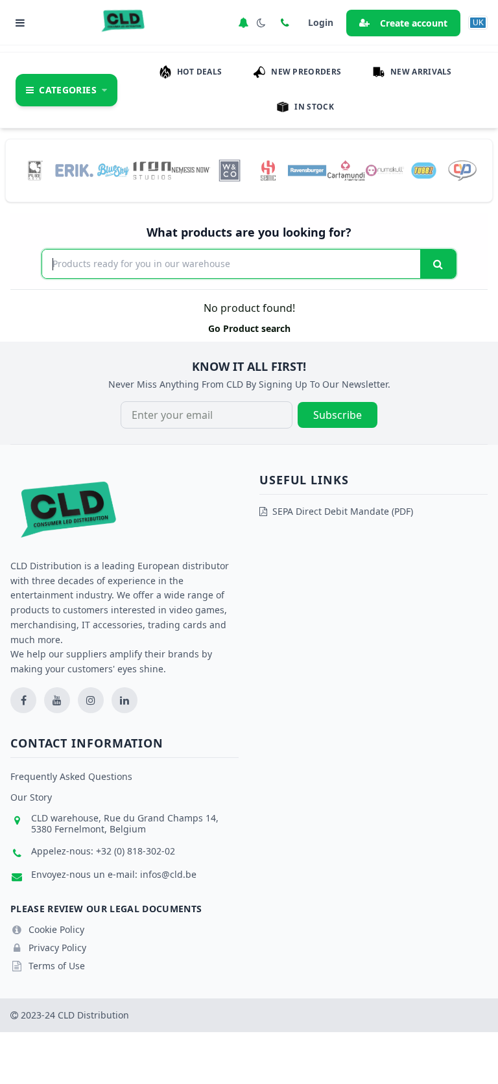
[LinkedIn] (124, 700)
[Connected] (243, 22)
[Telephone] (284, 22)
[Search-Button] (438, 264)
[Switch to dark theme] (261, 22)
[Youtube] (57, 700)
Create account (413, 23)
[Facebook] (23, 700)
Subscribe (337, 415)
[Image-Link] (35, 170)
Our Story (31, 797)
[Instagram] (91, 700)
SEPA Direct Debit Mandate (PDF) (342, 511)
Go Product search (249, 328)
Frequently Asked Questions (71, 776)
